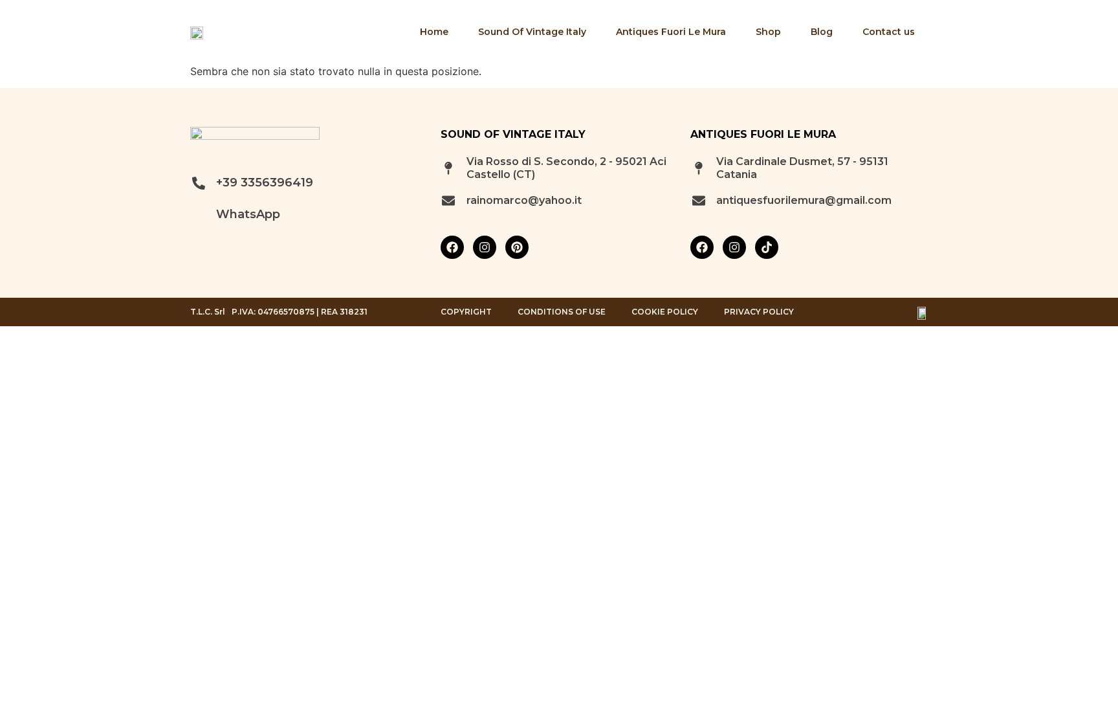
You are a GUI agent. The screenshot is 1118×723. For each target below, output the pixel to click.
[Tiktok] (766, 247)
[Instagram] (484, 247)
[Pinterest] (517, 247)
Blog (822, 32)
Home (434, 32)
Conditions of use (562, 312)
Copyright (466, 312)
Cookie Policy (664, 312)
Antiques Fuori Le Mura (671, 32)
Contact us (888, 32)
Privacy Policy (759, 312)
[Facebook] (452, 247)
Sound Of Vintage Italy (532, 32)
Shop (768, 32)
